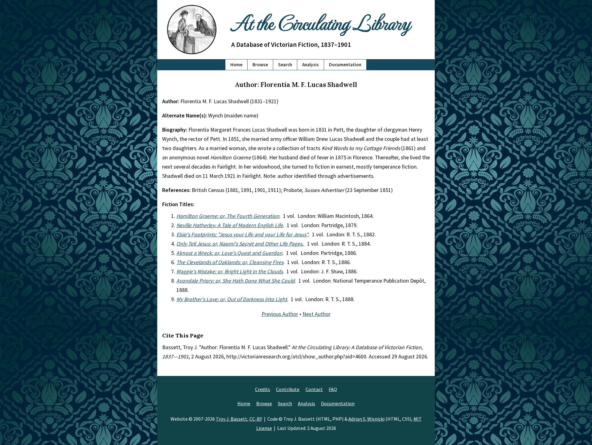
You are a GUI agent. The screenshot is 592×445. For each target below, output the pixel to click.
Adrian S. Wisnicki (366, 419)
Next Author (316, 314)
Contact (314, 389)
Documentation (345, 64)
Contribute (287, 389)
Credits (262, 389)
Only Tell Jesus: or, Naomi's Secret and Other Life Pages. (239, 243)
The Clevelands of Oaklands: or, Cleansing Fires (229, 262)
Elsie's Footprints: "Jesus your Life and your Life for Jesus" (242, 234)
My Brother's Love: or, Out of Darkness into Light (231, 299)
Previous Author (279, 314)
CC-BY (255, 419)
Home (236, 64)
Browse (260, 64)
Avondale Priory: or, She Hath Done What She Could (235, 280)
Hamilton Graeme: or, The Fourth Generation (227, 216)
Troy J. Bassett (231, 419)
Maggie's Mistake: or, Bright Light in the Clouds (229, 271)
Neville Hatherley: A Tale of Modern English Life (229, 225)
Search (285, 64)
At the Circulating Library (320, 22)
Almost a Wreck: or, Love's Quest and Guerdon (229, 253)
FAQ (333, 389)
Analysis (310, 64)
